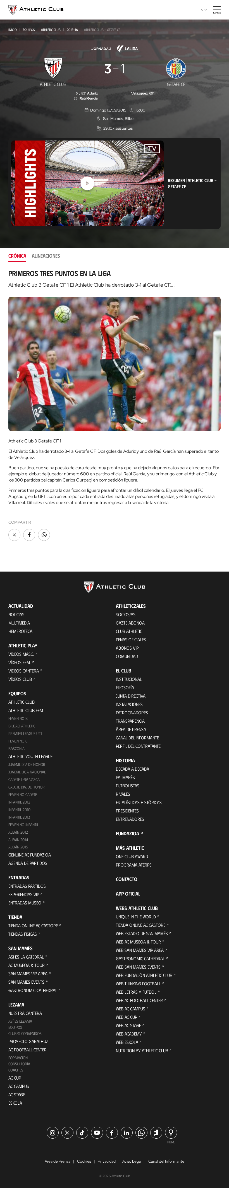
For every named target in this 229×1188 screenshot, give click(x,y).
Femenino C (17, 741)
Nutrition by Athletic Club (142, 1050)
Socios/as (125, 614)
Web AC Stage (128, 1025)
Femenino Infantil (23, 824)
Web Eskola (127, 1042)
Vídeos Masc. (21, 654)
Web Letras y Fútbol (136, 992)
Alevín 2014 (18, 839)
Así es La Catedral (26, 956)
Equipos (29, 30)
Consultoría (19, 1063)
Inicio (12, 30)
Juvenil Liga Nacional (27, 772)
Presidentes (127, 810)
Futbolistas (127, 785)
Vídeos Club (20, 679)
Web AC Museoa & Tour (138, 941)
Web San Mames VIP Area (140, 950)
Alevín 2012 (18, 832)
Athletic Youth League (30, 756)
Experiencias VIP (23, 894)
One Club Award (132, 856)
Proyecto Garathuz (28, 1041)
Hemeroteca (20, 631)
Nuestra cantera (25, 1013)
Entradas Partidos (27, 886)
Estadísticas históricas (139, 802)
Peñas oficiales (131, 639)
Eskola (15, 1102)
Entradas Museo (24, 902)
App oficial (128, 894)
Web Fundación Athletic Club (144, 975)
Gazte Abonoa (130, 622)
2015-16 (72, 30)
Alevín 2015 (18, 847)
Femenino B (18, 718)
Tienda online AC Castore (33, 925)
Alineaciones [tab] (46, 256)
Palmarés (125, 777)
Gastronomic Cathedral (32, 990)
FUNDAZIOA (127, 833)
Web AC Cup (126, 1017)
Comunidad (127, 656)
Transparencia (130, 721)
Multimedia (19, 622)
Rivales (123, 794)
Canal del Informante (137, 737)
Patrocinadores (132, 712)
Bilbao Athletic (21, 726)
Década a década (132, 768)
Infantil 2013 (19, 817)
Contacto (126, 879)
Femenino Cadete (22, 794)
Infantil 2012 (19, 802)
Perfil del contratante (138, 746)
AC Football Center (27, 1049)
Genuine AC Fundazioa (29, 854)
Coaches (15, 1070)
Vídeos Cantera (23, 670)
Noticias (16, 614)
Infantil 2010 (19, 809)
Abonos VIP (127, 647)
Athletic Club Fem (25, 710)
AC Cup (14, 1077)
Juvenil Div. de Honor (26, 764)
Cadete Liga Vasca (24, 779)
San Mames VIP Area (27, 973)
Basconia (16, 748)
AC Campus (18, 1086)
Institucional (129, 679)
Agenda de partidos (27, 863)
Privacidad (107, 1161)
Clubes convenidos (25, 1033)
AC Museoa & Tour (26, 965)
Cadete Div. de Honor (26, 787)
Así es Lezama (20, 1021)
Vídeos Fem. (19, 662)
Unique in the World (136, 916)
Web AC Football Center (139, 1000)
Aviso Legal (132, 1161)
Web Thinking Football (138, 983)
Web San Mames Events (138, 966)
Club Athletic (129, 631)
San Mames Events (26, 981)
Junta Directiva (130, 695)
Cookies (84, 1161)
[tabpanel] (114, 405)
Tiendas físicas (22, 934)
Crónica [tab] (17, 256)
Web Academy (129, 1033)
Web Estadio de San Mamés (142, 933)
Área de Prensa (131, 729)
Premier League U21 (25, 733)
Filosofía (125, 687)
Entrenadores (130, 819)
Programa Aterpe (133, 864)
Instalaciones (129, 704)
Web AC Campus (130, 1008)
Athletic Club (51, 30)
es (201, 10)
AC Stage (16, 1094)
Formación (18, 1057)
